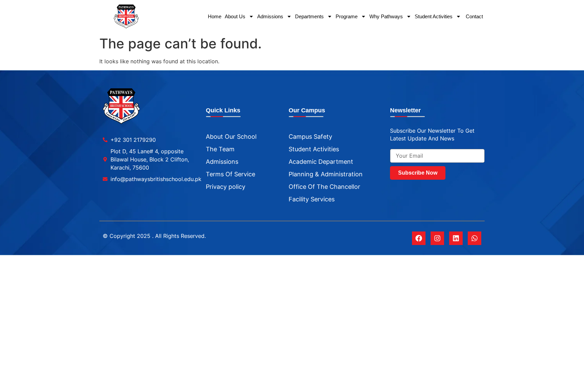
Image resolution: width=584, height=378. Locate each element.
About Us (235, 16)
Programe (347, 16)
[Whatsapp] (474, 238)
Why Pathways (386, 16)
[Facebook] (418, 238)
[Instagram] (437, 238)
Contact (473, 16)
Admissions (270, 16)
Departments (309, 16)
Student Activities (434, 16)
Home (214, 16)
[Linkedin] (456, 238)
